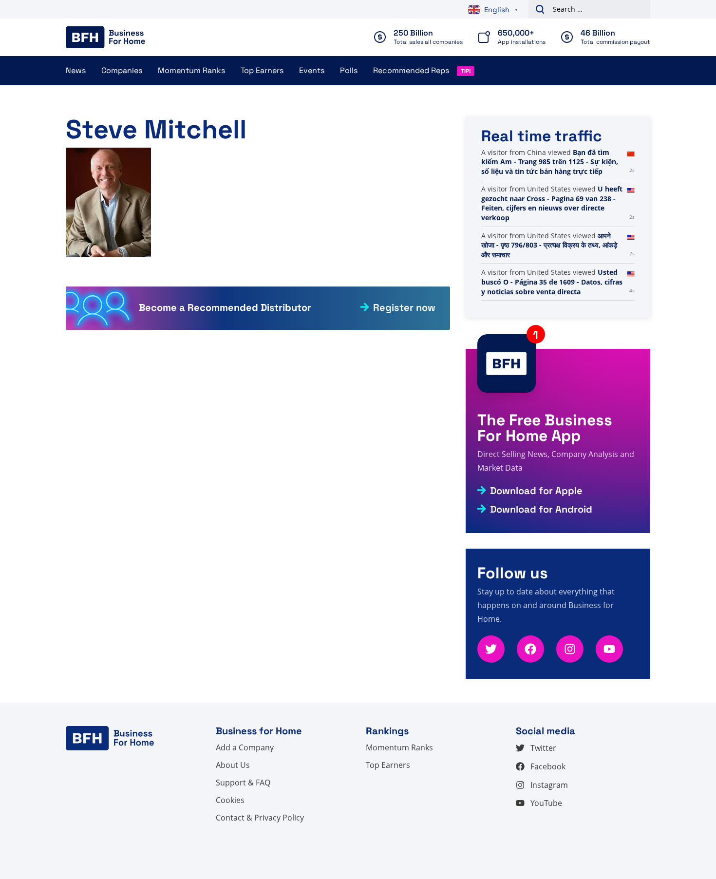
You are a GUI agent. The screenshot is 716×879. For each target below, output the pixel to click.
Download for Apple (536, 491)
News (76, 70)
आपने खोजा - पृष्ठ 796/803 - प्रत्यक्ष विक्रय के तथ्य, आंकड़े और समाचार (549, 245)
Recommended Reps (411, 70)
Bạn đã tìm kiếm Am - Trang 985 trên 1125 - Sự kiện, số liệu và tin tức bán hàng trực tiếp (549, 162)
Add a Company (245, 747)
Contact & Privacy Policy (260, 817)
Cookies (230, 800)
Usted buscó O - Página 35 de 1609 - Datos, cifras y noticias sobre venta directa (551, 282)
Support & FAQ (243, 782)
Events (311, 70)
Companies (121, 70)
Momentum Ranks (191, 70)
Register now (404, 307)
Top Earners (262, 70)
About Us (233, 765)
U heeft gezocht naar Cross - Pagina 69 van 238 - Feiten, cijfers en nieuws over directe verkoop (551, 203)
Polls (349, 70)
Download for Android (541, 509)
